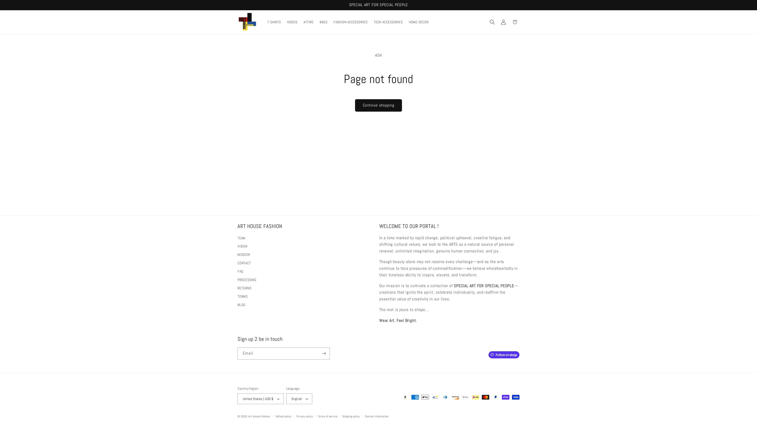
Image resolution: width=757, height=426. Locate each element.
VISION (242, 246)
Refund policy (284, 416)
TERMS (243, 296)
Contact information (377, 416)
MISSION (244, 254)
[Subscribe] (324, 354)
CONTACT (244, 263)
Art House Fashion (259, 416)
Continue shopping (378, 105)
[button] (492, 22)
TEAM (241, 238)
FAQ (240, 271)
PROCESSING (247, 279)
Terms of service (327, 416)
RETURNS (244, 288)
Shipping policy (351, 416)
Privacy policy (304, 416)
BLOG (241, 305)
